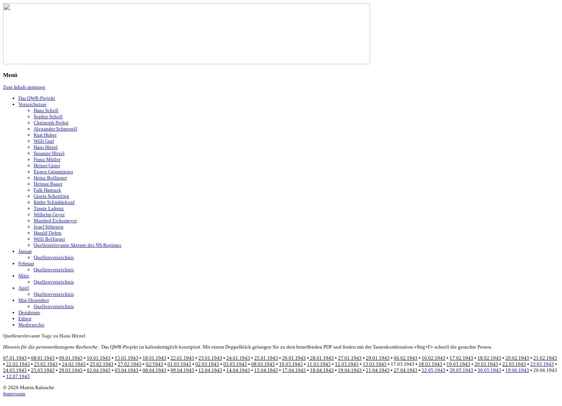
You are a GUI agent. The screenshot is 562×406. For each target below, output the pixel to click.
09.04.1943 (182, 370)
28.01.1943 (321, 358)
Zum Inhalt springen (24, 87)
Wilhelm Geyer (49, 214)
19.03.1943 (458, 364)
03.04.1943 (126, 370)
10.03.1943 (291, 364)
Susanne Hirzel (49, 153)
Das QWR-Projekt (36, 98)
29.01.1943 (378, 358)
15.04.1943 (266, 370)
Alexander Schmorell (55, 129)
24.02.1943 (74, 364)
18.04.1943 (322, 370)
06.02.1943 (405, 358)
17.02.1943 (461, 358)
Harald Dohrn (48, 233)
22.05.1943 (433, 370)
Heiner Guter (47, 165)
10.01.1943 (98, 358)
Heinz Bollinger (50, 178)
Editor (24, 318)
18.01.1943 (154, 358)
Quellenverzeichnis (54, 257)
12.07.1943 (18, 376)
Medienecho (31, 325)
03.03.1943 (235, 364)
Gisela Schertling (51, 196)
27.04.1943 (405, 370)
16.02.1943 (433, 358)
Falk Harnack (47, 190)
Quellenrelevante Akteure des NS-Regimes (77, 245)
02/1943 (154, 364)
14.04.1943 (238, 370)
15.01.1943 (126, 358)
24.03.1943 (15, 370)
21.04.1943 (378, 370)
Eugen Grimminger (53, 171)
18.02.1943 (489, 358)
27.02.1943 (129, 364)
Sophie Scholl (48, 116)
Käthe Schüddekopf (54, 202)
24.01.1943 (238, 358)
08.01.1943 (43, 358)
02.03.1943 (207, 364)
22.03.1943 (514, 364)
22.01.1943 (182, 358)
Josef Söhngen (48, 227)
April (23, 288)
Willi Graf (44, 141)
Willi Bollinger (49, 239)
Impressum (14, 393)
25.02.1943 (102, 364)
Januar (25, 251)
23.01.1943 (210, 358)
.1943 (486, 364)
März (23, 276)
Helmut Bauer (48, 184)
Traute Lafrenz (49, 208)
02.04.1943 (98, 370)
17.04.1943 (294, 370)
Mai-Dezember (33, 300)
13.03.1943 (375, 364)
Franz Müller (47, 159)
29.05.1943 (461, 370)
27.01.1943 (350, 358)
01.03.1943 (179, 364)
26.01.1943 (294, 358)
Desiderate (29, 312)
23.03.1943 (542, 364)
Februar (26, 263)
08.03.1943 (263, 364)
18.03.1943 (430, 364)
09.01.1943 (71, 358)
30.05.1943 (489, 370)
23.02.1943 (46, 364)
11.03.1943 (319, 364)
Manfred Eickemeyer (55, 220)
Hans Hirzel (46, 147)
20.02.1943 (517, 358)
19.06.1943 (517, 370)
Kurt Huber (45, 135)
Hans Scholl (46, 110)
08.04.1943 (154, 370)
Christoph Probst (51, 123)
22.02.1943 (18, 364)
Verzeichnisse (32, 104)
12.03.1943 (347, 364)
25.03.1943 (43, 370)
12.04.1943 (210, 370)
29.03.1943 (71, 370)
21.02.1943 (545, 358)
